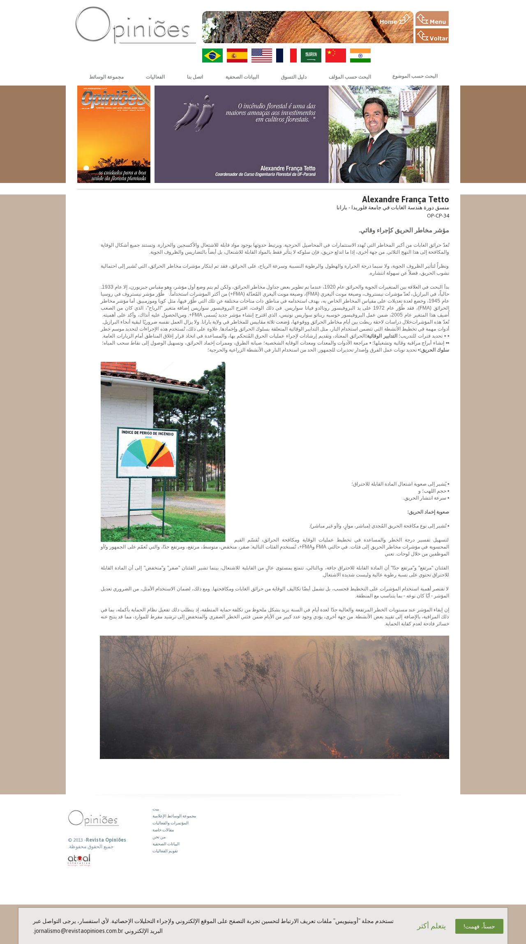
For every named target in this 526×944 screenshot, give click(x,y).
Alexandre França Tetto (405, 199)
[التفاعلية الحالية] (79, 860)
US (261, 55)
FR (286, 55)
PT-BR (212, 55)
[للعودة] (432, 35)
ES (237, 55)
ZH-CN (335, 55)
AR (311, 55)
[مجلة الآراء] (135, 25)
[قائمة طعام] (432, 18)
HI (360, 55)
